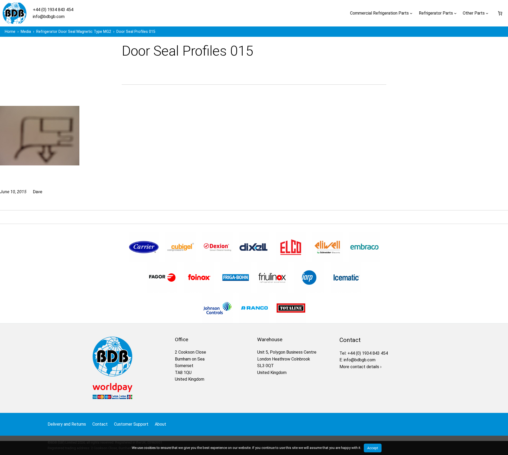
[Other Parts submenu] (487, 13)
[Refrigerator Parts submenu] (455, 13)
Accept (372, 448)
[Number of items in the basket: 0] (500, 13)
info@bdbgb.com (49, 16)
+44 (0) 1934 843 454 (53, 9)
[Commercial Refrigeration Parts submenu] (411, 13)
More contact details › (360, 366)
